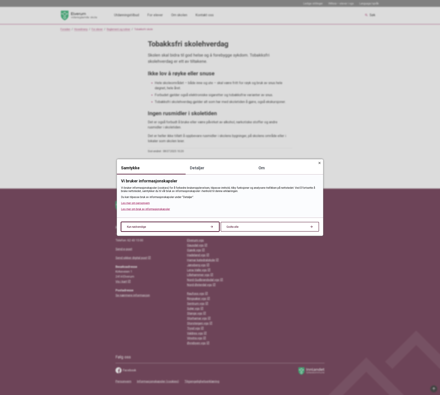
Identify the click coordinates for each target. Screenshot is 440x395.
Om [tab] (261, 168)
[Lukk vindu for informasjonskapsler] (319, 163)
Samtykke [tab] (130, 168)
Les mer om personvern (135, 203)
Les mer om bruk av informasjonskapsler (145, 209)
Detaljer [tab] (197, 168)
